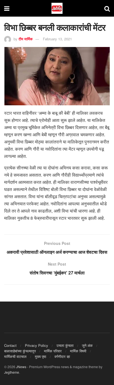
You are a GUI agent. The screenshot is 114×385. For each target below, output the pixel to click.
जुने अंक (87, 345)
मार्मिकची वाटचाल (15, 356)
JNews (21, 366)
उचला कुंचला (65, 345)
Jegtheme (11, 372)
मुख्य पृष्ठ (40, 356)
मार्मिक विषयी (78, 350)
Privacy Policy (36, 345)
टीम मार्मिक (26, 38)
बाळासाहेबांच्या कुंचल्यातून (20, 350)
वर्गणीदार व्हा (62, 356)
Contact (10, 345)
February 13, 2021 (57, 38)
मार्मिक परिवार (53, 350)
